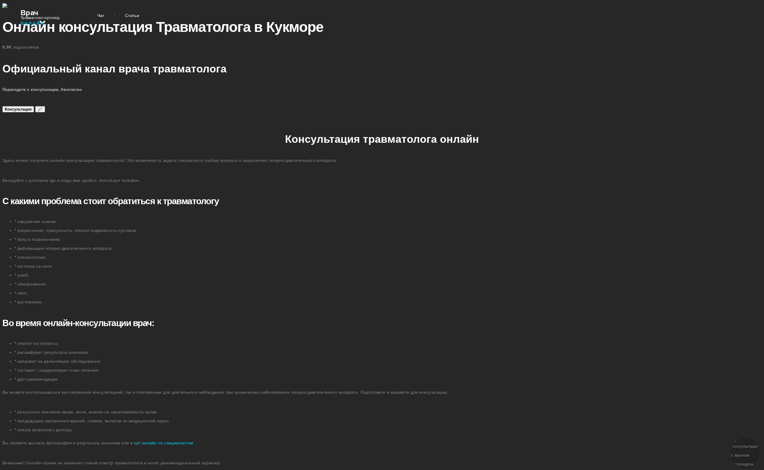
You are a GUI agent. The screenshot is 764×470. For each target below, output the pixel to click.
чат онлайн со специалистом (163, 442)
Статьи (132, 15)
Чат (100, 15)
